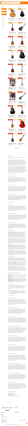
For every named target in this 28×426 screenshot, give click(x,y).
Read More (9, 402)
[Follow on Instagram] (6, 410)
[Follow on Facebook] (5, 410)
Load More (17, 148)
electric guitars (11, 167)
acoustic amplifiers (20, 290)
